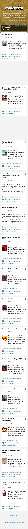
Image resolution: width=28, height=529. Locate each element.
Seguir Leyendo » (9, 59)
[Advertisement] (14, 73)
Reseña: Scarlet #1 (8, 299)
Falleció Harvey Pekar (10, 389)
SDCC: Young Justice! (10, 207)
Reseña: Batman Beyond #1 (12, 359)
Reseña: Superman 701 (10, 329)
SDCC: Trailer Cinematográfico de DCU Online (11, 175)
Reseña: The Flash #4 (9, 34)
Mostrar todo (20, 26)
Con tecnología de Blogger (15, 522)
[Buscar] (26, 3)
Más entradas (14, 515)
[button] (25, 34)
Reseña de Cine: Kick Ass (11, 269)
